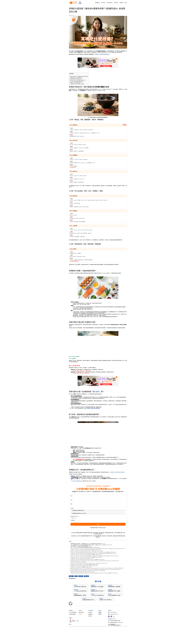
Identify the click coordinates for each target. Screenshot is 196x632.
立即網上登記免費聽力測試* (77, 481)
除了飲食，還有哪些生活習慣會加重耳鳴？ (77, 81)
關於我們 (116, 2)
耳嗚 (76, 576)
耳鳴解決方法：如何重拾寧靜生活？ (76, 82)
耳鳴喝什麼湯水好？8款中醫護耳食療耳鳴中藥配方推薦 (79, 76)
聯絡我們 (121, 2)
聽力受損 (87, 478)
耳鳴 (71, 51)
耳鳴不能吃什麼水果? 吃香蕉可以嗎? (76, 78)
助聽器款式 (97, 2)
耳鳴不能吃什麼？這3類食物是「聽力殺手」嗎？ (78, 80)
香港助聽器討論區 (72, 578)
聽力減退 (118, 314)
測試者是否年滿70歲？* (74, 516)
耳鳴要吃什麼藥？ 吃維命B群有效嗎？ (76, 77)
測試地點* (72, 508)
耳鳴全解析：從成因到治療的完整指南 (102, 54)
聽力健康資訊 (109, 2)
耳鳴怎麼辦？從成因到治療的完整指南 (117, 472)
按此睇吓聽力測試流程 (97, 486)
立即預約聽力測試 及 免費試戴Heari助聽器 (77, 83)
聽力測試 (103, 2)
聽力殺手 (96, 392)
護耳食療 (86, 576)
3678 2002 (104, 527)
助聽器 (74, 476)
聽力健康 (80, 576)
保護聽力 (71, 576)
